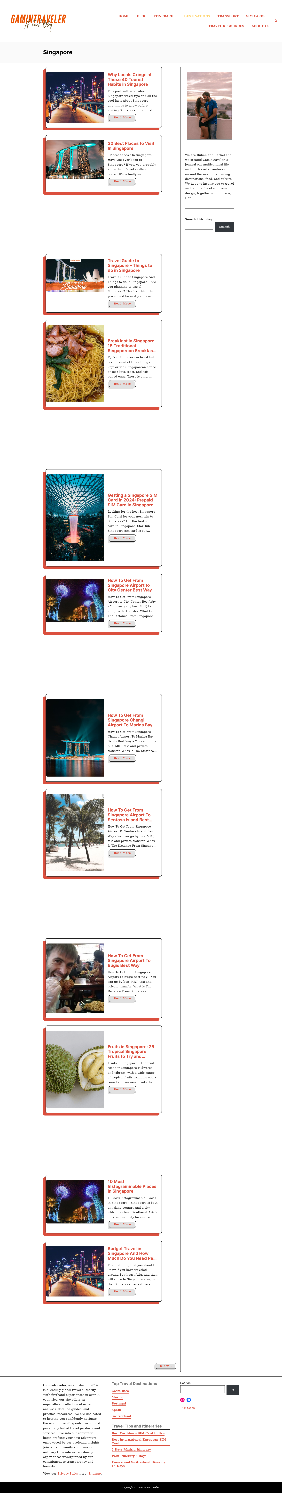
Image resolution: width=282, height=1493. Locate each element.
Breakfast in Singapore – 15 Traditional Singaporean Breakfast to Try (132, 348)
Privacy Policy (68, 1473)
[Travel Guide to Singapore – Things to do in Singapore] (75, 275)
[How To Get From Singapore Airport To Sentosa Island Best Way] (75, 832)
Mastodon (188, 1407)
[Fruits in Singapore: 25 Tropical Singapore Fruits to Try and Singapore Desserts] (75, 1069)
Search (224, 226)
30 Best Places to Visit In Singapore (131, 146)
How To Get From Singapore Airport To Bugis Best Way (129, 960)
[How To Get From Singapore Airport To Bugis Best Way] (75, 978)
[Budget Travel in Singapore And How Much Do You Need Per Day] (75, 1271)
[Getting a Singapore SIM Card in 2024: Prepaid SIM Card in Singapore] (75, 517)
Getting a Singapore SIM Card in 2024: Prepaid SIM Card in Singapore (132, 500)
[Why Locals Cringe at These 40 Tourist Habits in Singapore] (75, 97)
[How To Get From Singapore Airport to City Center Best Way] (75, 600)
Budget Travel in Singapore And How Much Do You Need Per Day (131, 1256)
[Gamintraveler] (40, 21)
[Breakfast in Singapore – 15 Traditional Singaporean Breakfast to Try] (75, 363)
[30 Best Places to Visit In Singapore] (75, 159)
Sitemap (94, 1473)
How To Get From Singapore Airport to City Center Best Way (130, 585)
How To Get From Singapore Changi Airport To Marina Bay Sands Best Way (130, 722)
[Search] (233, 1390)
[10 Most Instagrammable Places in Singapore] (75, 1201)
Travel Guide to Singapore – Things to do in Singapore (130, 265)
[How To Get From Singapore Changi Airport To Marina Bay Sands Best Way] (75, 738)
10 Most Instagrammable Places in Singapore (132, 1186)
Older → (166, 1366)
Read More (125, 118)
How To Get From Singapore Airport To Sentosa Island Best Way (129, 817)
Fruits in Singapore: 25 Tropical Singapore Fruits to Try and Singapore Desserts (131, 1054)
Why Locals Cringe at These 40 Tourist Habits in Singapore (130, 79)
